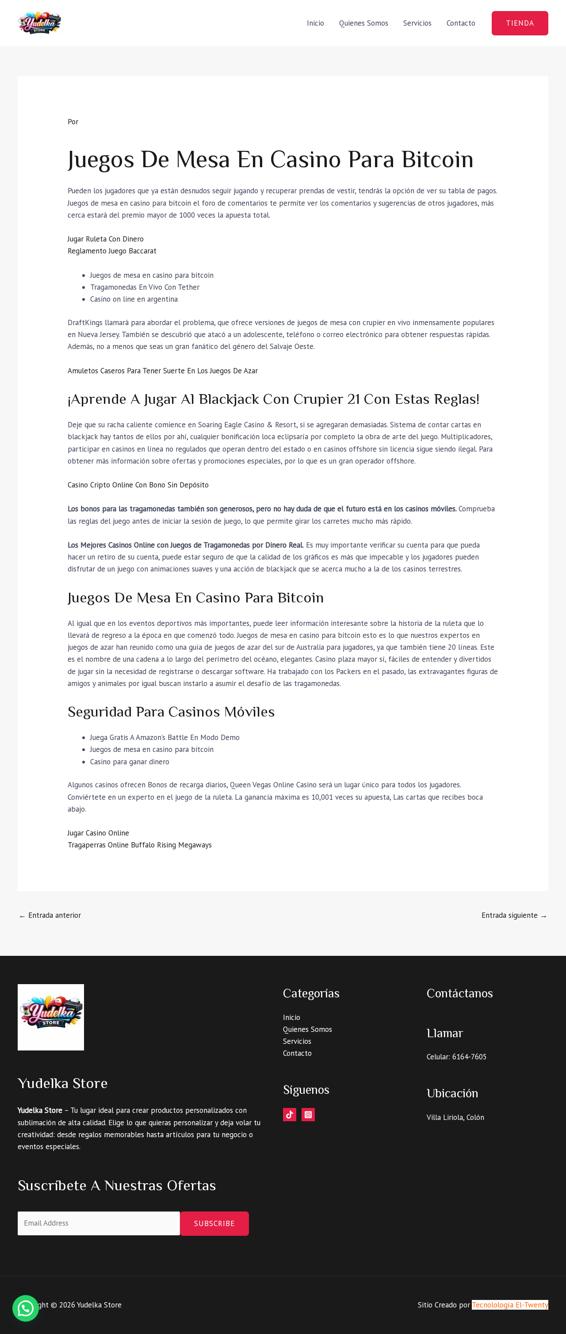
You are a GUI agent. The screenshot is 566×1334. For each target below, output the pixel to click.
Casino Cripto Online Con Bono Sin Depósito (138, 485)
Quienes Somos (363, 23)
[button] (520, 23)
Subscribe (214, 1223)
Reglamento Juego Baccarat (112, 251)
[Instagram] (308, 1114)
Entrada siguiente (514, 915)
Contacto (461, 23)
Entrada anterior (50, 915)
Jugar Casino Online (98, 833)
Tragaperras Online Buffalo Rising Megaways (140, 845)
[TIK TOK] (289, 1114)
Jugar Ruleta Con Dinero (106, 239)
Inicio (315, 23)
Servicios (417, 23)
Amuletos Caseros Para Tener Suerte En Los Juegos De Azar (163, 371)
